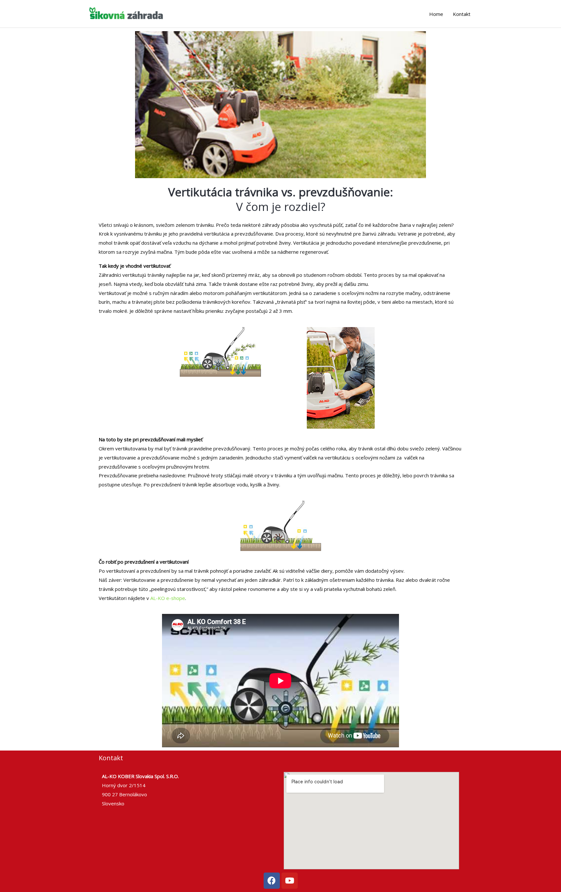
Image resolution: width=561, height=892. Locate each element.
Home (436, 14)
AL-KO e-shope (167, 598)
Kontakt (461, 14)
